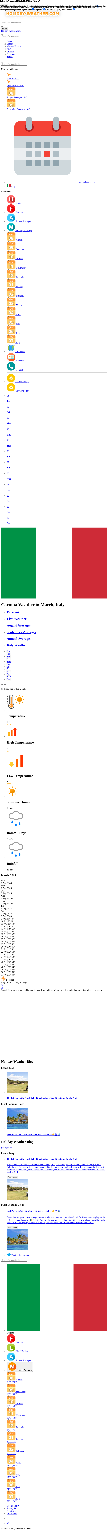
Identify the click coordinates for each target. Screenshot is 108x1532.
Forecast (13, 612)
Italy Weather (17, 645)
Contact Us (12, 1513)
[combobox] (14, 22)
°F (2, 987)
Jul (8, 666)
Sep (8, 671)
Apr (8, 659)
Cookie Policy (13, 1506)
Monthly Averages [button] (24, 230)
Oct (8, 674)
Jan (8, 651)
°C (2, 985)
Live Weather (17, 619)
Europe (10, 44)
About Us (11, 1511)
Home (9, 41)
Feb (8, 654)
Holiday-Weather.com (11, 31)
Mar (8, 656)
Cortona (10, 51)
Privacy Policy (13, 1508)
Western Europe (14, 46)
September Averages (21, 632)
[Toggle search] (2, 26)
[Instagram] (57, 1523)
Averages (11, 54)
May (9, 661)
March (10, 56)
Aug (9, 669)
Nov (9, 677)
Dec (8, 679)
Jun (8, 664)
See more (5, 1148)
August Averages (19, 625)
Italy (9, 49)
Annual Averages (19, 638)
